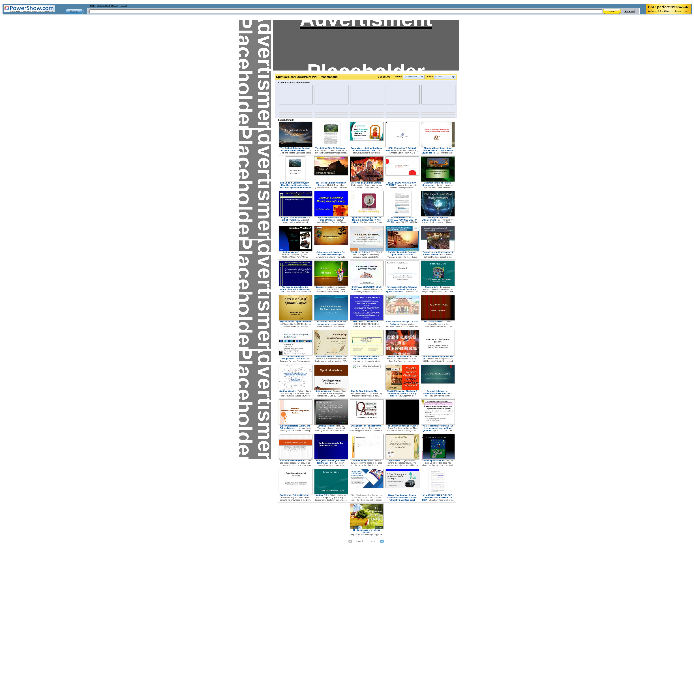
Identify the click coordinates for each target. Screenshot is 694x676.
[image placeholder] (289, 94)
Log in (124, 5)
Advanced (629, 11)
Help (92, 5)
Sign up (114, 5)
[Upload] (74, 11)
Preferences (103, 5)
